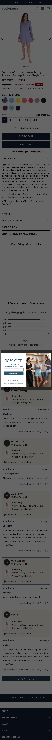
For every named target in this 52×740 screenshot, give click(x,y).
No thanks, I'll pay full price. (13, 380)
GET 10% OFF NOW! (14, 373)
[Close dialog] (48, 355)
